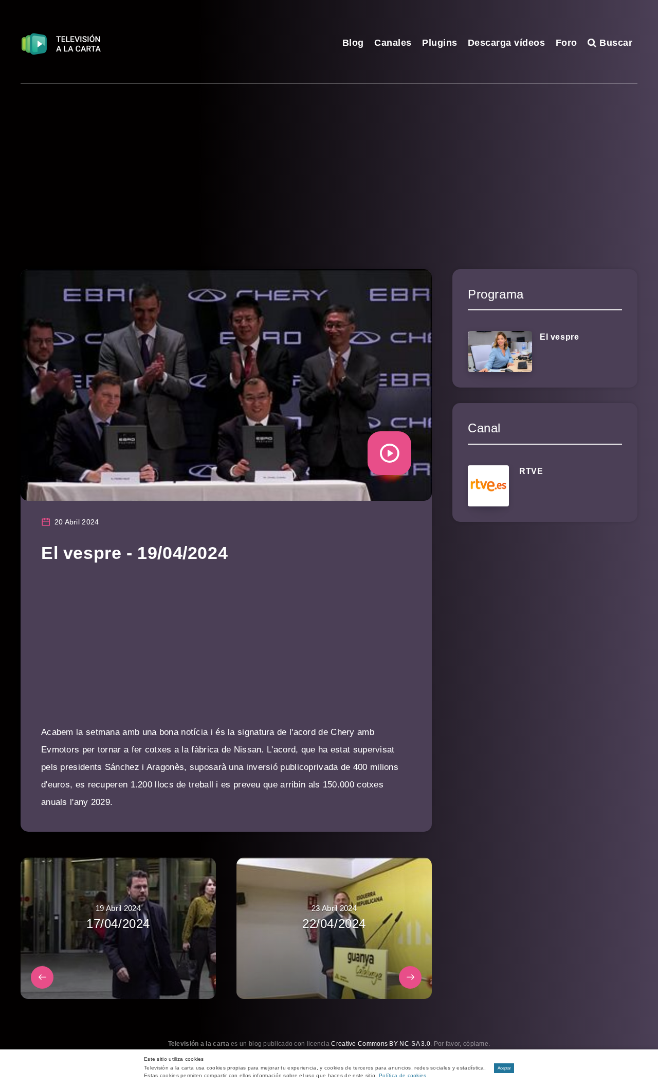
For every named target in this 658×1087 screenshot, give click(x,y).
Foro (566, 43)
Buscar (614, 43)
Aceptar (504, 1068)
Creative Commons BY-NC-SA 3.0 (380, 1043)
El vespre (559, 336)
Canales (393, 43)
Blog (353, 43)
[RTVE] (488, 485)
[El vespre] (500, 351)
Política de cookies (403, 1075)
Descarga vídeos (506, 43)
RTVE (531, 471)
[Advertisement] (329, 161)
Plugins (440, 43)
